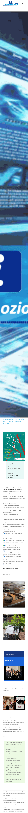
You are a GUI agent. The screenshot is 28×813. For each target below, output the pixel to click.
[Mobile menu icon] (25, 3)
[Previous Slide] (6, 594)
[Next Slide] (22, 594)
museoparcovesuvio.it (7, 574)
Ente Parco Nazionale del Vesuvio (9, 516)
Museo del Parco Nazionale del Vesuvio (10, 568)
